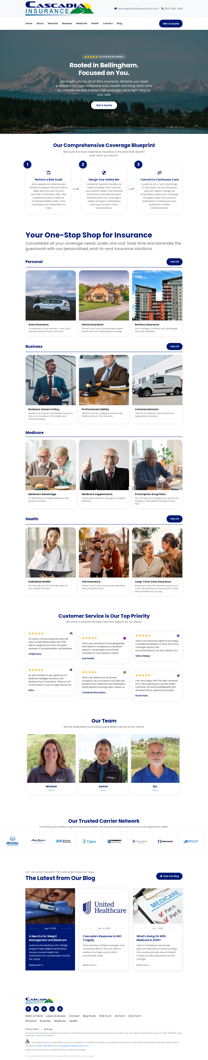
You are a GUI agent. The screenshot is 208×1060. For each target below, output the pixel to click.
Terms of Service (83, 1056)
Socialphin (81, 1050)
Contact (108, 23)
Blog (119, 23)
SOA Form (105, 1016)
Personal (53, 23)
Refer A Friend (34, 1016)
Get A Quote (171, 23)
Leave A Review (56, 1016)
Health (95, 23)
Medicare (81, 23)
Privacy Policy (32, 1029)
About (40, 23)
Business (67, 23)
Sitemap (48, 1029)
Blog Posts (89, 1016)
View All (174, 261)
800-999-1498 (174, 8)
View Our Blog (171, 876)
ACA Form (135, 1016)
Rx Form (120, 1016)
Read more (35, 965)
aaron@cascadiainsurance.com (138, 8)
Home (28, 23)
